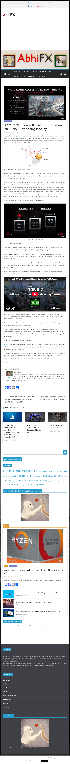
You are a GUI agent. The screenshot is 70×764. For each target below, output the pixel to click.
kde (38, 476)
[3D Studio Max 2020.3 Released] (58, 413)
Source (6, 362)
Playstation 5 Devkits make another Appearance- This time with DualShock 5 (11, 431)
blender (59, 471)
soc (26, 485)
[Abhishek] (9, 373)
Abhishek (18, 133)
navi (4, 481)
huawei (27, 476)
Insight (15, 76)
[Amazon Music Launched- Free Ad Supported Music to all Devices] (8, 603)
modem (65, 476)
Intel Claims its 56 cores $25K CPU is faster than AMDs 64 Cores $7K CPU (38, 611)
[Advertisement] (35, 36)
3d (4, 471)
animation (40, 471)
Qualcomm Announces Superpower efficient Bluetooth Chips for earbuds (52, 398)
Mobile (26, 72)
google (18, 475)
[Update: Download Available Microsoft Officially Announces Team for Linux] (8, 594)
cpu (65, 471)
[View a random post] (65, 74)
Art (50, 72)
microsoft (51, 476)
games (12, 476)
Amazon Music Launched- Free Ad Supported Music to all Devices (36, 602)
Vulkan (6, 345)
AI (21, 471)
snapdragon (22, 485)
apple (45, 471)
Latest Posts (14, 369)
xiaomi (41, 484)
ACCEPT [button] (44, 761)
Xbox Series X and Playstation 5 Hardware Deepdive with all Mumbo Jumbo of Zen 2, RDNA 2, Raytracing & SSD (19, 399)
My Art (23, 76)
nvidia (8, 480)
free (8, 476)
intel (32, 475)
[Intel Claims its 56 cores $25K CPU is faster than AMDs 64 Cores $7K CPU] (8, 613)
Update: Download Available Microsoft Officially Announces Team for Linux (39, 593)
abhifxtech (13, 471)
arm (49, 471)
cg (63, 471)
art (52, 470)
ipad (36, 476)
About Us (31, 76)
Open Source (7, 688)
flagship (5, 476)
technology (33, 484)
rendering (56, 481)
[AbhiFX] (5, 74)
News (6, 566)
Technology (17, 72)
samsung (5, 485)
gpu (24, 475)
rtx (59, 481)
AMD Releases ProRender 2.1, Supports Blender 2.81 (34, 429)
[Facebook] (9, 378)
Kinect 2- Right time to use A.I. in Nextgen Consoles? (43, 3)
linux (44, 475)
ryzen (62, 481)
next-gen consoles (18, 136)
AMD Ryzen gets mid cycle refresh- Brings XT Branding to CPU (33, 571)
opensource (23, 480)
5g (6, 471)
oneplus (13, 481)
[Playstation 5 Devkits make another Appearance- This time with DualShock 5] (12, 413)
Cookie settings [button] (34, 761)
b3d (55, 471)
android (32, 471)
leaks (40, 476)
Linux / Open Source (39, 72)
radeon (41, 481)
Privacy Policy (7, 699)
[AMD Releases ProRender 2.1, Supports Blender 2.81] (35, 413)
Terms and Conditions (9, 695)
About (6, 369)
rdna (52, 481)
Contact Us (41, 76)
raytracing (46, 481)
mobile (59, 475)
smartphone (13, 484)
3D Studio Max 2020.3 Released (56, 426)
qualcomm (34, 481)
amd (24, 470)
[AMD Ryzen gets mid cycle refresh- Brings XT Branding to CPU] (35, 546)
